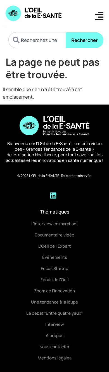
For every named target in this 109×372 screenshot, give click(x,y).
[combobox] (37, 40)
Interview (54, 324)
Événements (54, 257)
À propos (54, 335)
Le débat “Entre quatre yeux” (54, 313)
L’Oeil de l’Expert (54, 246)
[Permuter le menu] (99, 16)
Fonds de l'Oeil (55, 280)
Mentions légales (55, 358)
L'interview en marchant (54, 224)
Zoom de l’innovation (54, 291)
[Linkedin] (53, 195)
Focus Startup (54, 268)
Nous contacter (54, 347)
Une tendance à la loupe (54, 302)
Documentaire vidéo (54, 235)
